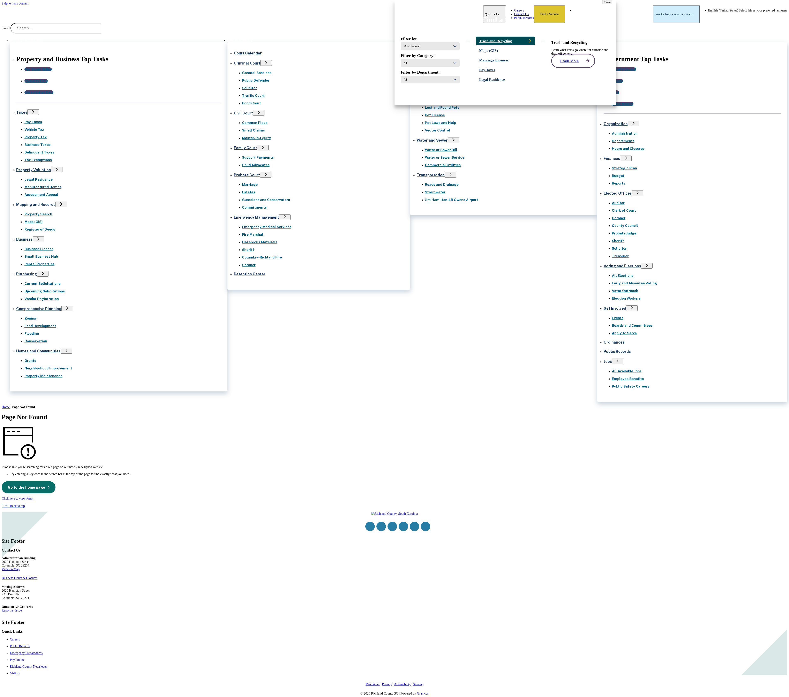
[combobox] (676, 14)
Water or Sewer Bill (441, 150)
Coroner (249, 265)
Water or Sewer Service (444, 157)
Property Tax (35, 137)
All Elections (622, 275)
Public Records (617, 351)
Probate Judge (624, 233)
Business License (38, 249)
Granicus (423, 693)
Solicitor (249, 88)
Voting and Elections (622, 266)
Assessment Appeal (41, 195)
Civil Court (243, 113)
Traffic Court (253, 95)
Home (6, 407)
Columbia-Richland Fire (262, 257)
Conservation (35, 341)
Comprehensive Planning (38, 309)
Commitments (254, 207)
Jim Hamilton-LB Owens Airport (451, 200)
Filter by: (409, 39)
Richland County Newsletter (28, 666)
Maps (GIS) (33, 222)
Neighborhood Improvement (48, 368)
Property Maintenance (43, 376)
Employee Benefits (628, 379)
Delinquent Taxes (39, 152)
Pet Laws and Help (440, 123)
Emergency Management (256, 217)
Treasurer (620, 256)
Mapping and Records (35, 204)
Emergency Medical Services (266, 227)
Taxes (21, 112)
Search (6, 28)
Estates (248, 192)
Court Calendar (248, 53)
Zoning (30, 318)
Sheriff (248, 250)
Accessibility (402, 684)
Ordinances (614, 342)
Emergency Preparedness (26, 653)
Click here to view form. (17, 498)
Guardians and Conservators (266, 200)
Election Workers (626, 298)
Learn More (569, 61)
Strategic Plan (624, 168)
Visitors (15, 673)
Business (24, 239)
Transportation (431, 175)
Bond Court (251, 103)
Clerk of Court (624, 210)
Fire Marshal (252, 234)
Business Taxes (37, 145)
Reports (618, 183)
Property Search (38, 214)
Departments (623, 141)
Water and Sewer (432, 140)
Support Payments (258, 157)
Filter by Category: (418, 55)
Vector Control (437, 130)
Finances (612, 158)
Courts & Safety (240, 40)
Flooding (31, 333)
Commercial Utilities (443, 165)
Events (617, 318)
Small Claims (253, 130)
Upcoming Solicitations (44, 291)
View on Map (11, 569)
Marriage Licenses (494, 60)
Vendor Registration (41, 299)
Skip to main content (15, 3)
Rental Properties (39, 264)
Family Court (245, 148)
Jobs (608, 361)
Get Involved (615, 308)
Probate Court (247, 175)
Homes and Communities (38, 351)
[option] (747, 10)
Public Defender (255, 80)
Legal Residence (38, 179)
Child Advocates (256, 165)
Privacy (387, 684)
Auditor (618, 203)
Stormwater (435, 192)
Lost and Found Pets (442, 107)
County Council (625, 226)
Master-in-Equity (256, 138)
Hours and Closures (628, 149)
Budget (618, 176)
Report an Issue (12, 610)
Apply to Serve (624, 333)
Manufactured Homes (42, 187)
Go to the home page (26, 487)
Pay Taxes (33, 122)
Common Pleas (254, 123)
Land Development (40, 326)
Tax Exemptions (38, 160)
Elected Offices (618, 193)
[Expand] (48, 39)
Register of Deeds (39, 229)
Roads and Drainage (442, 184)
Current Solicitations (42, 284)
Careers (15, 639)
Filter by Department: (420, 72)
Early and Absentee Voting (634, 283)
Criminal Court (247, 63)
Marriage (250, 184)
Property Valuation (33, 170)
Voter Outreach (625, 291)
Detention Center (249, 274)
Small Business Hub (41, 256)
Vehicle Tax (34, 129)
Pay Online (17, 659)
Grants (30, 361)
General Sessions (256, 73)
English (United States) (747, 10)
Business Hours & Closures (19, 578)
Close (607, 2)
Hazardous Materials (259, 242)
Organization (616, 124)
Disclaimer (373, 684)
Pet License (435, 115)
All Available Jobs (626, 371)
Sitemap (418, 684)
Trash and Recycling (495, 41)
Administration (625, 133)
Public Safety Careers (630, 386)
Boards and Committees (632, 325)
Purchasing (26, 274)
